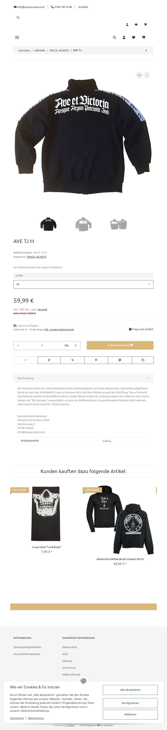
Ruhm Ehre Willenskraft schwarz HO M (120, 559)
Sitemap (67, 661)
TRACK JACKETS (36, 256)
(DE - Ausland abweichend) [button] (59, 329)
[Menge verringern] (18, 345)
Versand (42, 309)
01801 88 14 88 (63, 7)
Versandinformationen (26, 654)
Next (152, 527)
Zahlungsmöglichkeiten (27, 647)
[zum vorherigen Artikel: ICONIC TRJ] (146, 50)
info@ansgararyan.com (31, 7)
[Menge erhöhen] (75, 345)
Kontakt (83, 7)
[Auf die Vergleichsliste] (139, 75)
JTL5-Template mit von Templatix (96, 725)
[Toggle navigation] (17, 37)
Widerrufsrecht (71, 674)
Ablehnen (130, 714)
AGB (65, 654)
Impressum (69, 667)
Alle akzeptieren (130, 689)
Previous (14, 527)
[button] (83, 17)
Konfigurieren (130, 703)
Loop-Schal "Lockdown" (47, 547)
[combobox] (83, 284)
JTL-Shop (70, 725)
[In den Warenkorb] (16, 67)
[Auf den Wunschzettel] (146, 75)
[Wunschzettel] (136, 24)
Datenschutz (69, 647)
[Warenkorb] (147, 24)
